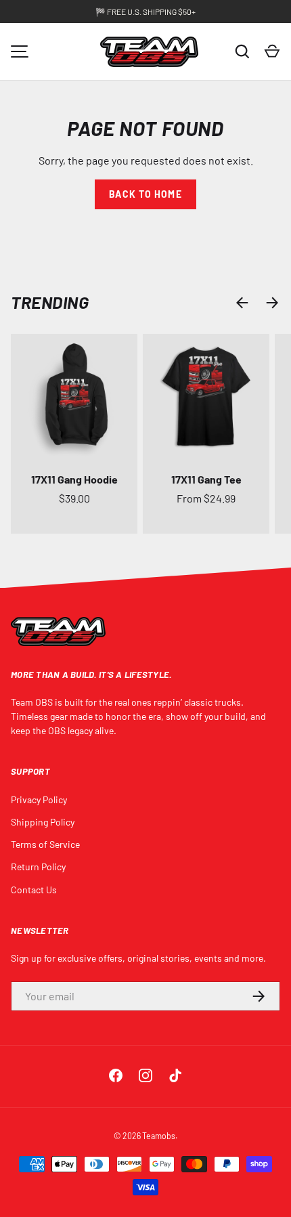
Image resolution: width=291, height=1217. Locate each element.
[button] (272, 51)
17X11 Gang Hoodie (74, 479)
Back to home (145, 194)
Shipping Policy (42, 822)
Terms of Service (45, 844)
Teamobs (158, 1135)
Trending (50, 302)
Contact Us (34, 889)
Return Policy (38, 866)
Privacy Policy (39, 799)
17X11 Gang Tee (206, 479)
